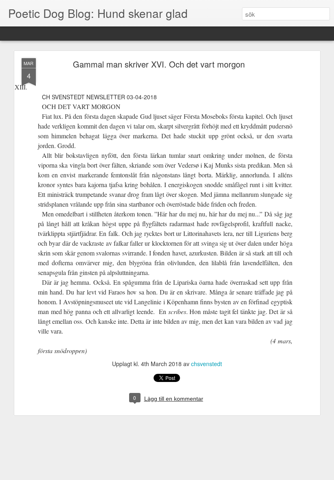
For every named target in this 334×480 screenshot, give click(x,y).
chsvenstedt (206, 364)
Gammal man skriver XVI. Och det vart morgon (159, 64)
